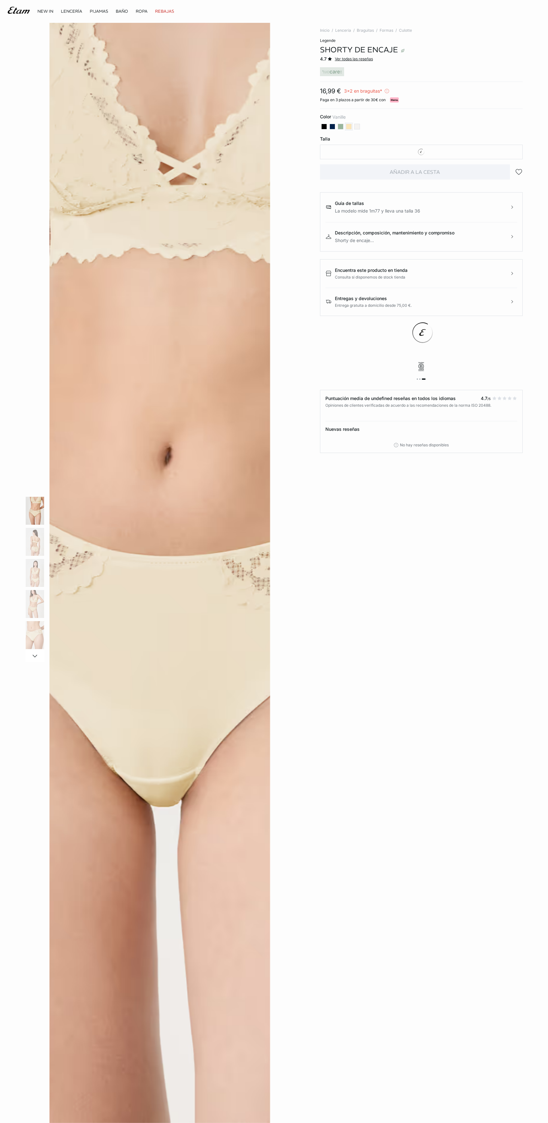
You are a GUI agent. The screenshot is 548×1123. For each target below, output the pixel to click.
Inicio (324, 30)
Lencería (343, 30)
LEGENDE (328, 40)
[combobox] (421, 152)
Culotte (405, 30)
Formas (386, 30)
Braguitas (365, 30)
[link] (45, 11)
